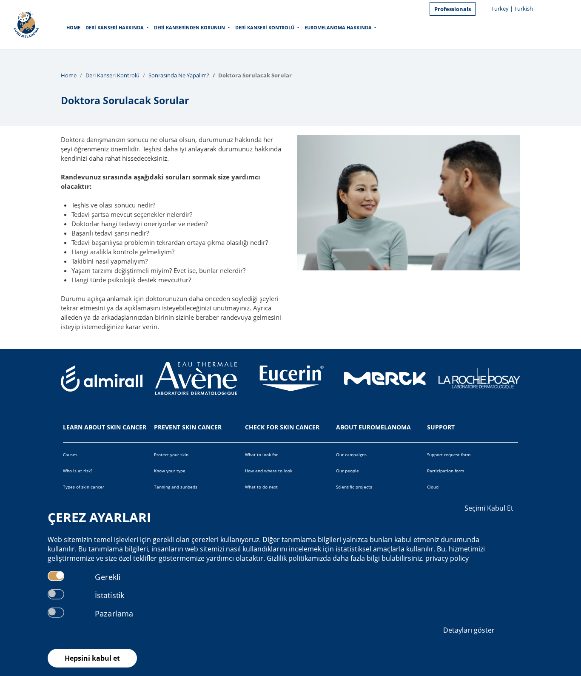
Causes (70, 454)
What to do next (261, 487)
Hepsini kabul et (92, 658)
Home (73, 27)
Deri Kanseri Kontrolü (264, 27)
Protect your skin (171, 454)
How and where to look (268, 471)
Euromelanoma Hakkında (338, 27)
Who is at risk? (77, 471)
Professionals (452, 9)
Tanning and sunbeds (175, 487)
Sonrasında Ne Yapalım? (178, 75)
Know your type (169, 471)
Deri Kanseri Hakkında (114, 27)
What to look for (261, 454)
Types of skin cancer (83, 487)
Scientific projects (354, 487)
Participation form (445, 471)
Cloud (433, 487)
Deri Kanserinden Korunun (189, 27)
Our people (347, 471)
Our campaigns (351, 454)
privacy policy (447, 558)
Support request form (448, 454)
